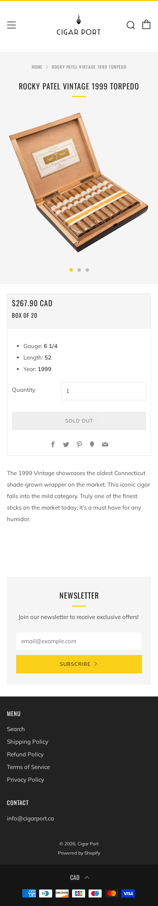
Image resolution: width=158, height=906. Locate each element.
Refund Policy (25, 754)
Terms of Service (28, 767)
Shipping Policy (27, 741)
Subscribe (75, 664)
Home (37, 67)
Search (16, 729)
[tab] (71, 270)
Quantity (23, 389)
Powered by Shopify (79, 853)
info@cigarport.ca (30, 818)
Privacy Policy (25, 779)
